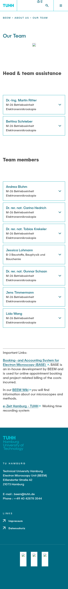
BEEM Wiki (20, 390)
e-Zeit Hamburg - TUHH (20, 406)
